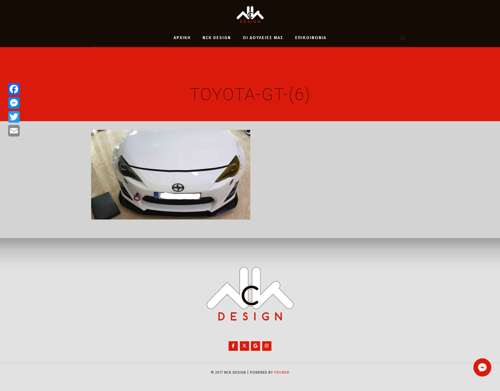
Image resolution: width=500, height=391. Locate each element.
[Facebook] (14, 89)
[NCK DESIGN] (250, 14)
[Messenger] (14, 103)
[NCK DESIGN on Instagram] (266, 346)
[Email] (14, 131)
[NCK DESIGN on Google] (255, 346)
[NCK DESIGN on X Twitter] (244, 346)
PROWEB (281, 372)
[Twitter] (14, 117)
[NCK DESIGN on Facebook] (233, 346)
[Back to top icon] (472, 379)
